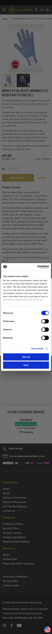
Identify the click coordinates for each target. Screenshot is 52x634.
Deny (26, 365)
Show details (37, 348)
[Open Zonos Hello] (46, 628)
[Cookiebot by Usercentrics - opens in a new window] (37, 267)
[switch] (45, 321)
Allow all (26, 357)
